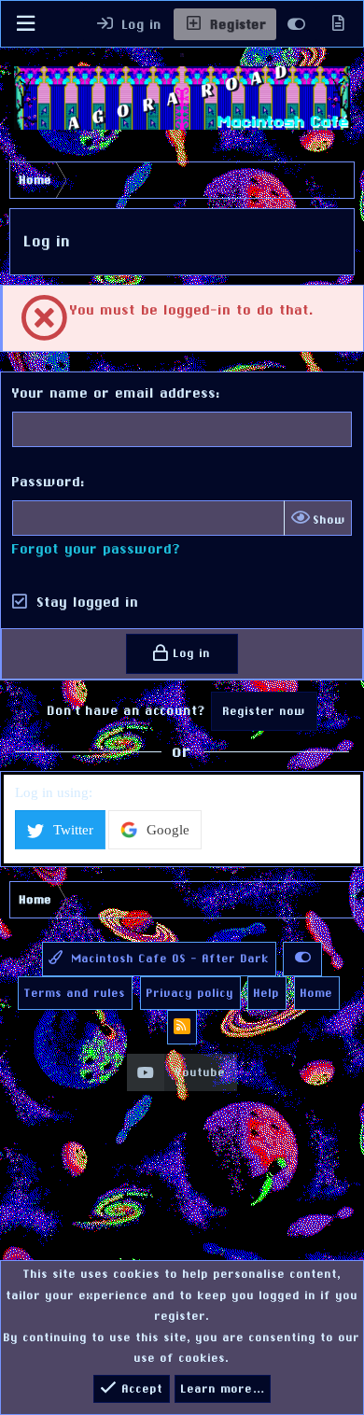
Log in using (52, 792)
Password (46, 481)
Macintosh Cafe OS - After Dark (168, 958)
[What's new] (337, 24)
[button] (25, 24)
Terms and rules (75, 993)
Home (317, 993)
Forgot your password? (96, 548)
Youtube (200, 1072)
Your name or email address (114, 392)
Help (267, 993)
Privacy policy (190, 993)
